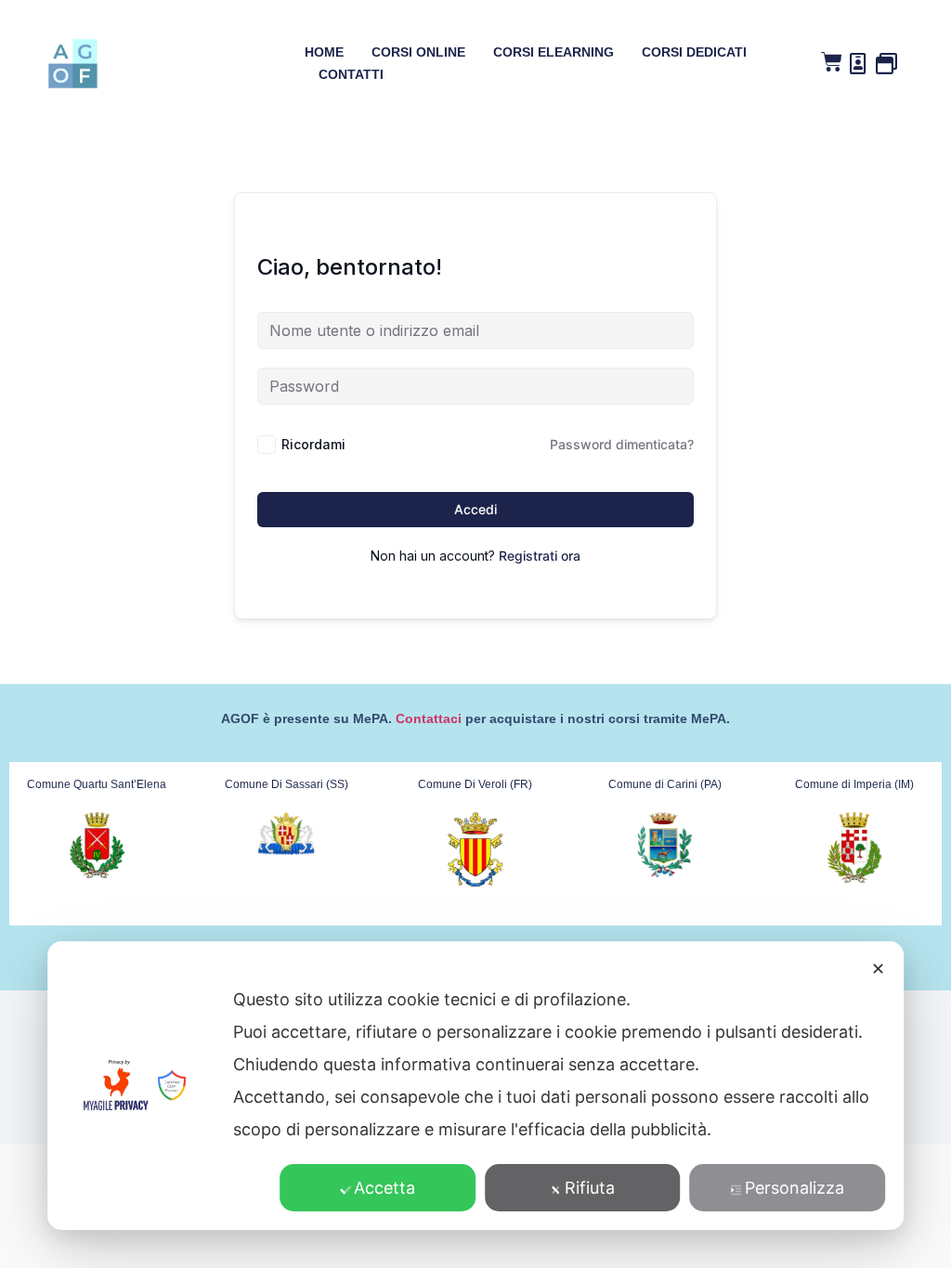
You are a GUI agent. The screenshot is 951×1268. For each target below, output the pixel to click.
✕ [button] (878, 968)
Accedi (475, 509)
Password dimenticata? (622, 444)
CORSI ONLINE (418, 52)
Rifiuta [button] (590, 1187)
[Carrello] (831, 61)
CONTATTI (351, 74)
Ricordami (313, 444)
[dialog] (475, 1085)
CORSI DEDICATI (694, 52)
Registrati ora (539, 555)
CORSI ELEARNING (553, 52)
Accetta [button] (384, 1187)
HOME (324, 52)
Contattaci (429, 718)
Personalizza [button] (794, 1187)
